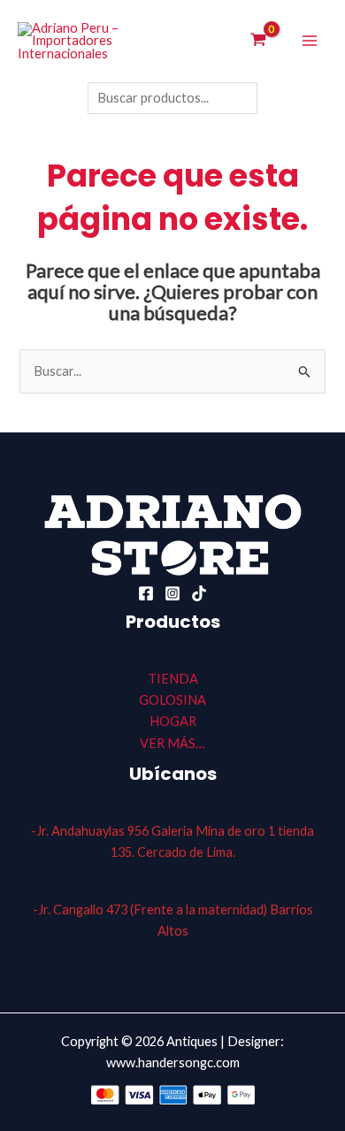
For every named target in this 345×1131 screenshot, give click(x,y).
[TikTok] (199, 593)
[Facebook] (146, 593)
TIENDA (173, 678)
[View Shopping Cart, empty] (258, 41)
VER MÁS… (172, 743)
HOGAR (173, 721)
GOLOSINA (172, 699)
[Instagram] (172, 593)
